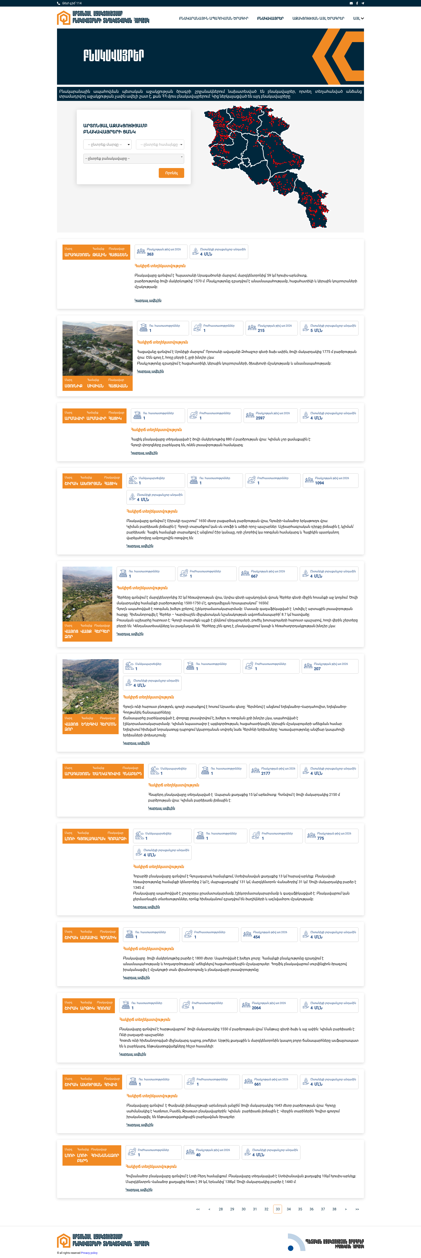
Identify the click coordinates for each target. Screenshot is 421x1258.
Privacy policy (89, 1252)
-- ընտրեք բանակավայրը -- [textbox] (107, 158)
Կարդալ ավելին (148, 300)
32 (266, 1209)
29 (232, 1209)
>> (357, 1209)
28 (221, 1209)
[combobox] (133, 159)
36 (312, 1209)
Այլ (356, 18)
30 (244, 1209)
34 (289, 1209)
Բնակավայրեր (270, 18)
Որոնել (171, 173)
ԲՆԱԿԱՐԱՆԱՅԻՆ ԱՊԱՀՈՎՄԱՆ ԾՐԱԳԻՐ (213, 18)
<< (198, 1209)
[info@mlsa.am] (351, 3)
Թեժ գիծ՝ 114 (72, 3)
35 (300, 1209)
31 (255, 1209)
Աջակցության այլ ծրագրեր (318, 18)
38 (334, 1209)
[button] (267, 129)
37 (323, 1209)
